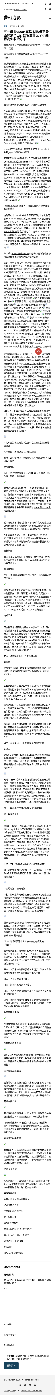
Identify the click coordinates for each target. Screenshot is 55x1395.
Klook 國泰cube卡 (20, 253)
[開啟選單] (49, 17)
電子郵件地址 (9, 1335)
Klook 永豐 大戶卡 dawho (30, 314)
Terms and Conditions (31, 1390)
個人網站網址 (9, 1345)
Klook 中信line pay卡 (18, 161)
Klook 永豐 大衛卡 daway (30, 63)
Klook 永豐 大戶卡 (26, 124)
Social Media (20, 9)
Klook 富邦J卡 (23, 168)
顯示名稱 (8, 1324)
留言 (6, 1289)
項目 (5, 26)
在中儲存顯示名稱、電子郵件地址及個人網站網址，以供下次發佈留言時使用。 (28, 1357)
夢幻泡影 (12, 17)
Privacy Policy (10, 1390)
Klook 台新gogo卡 (40, 321)
